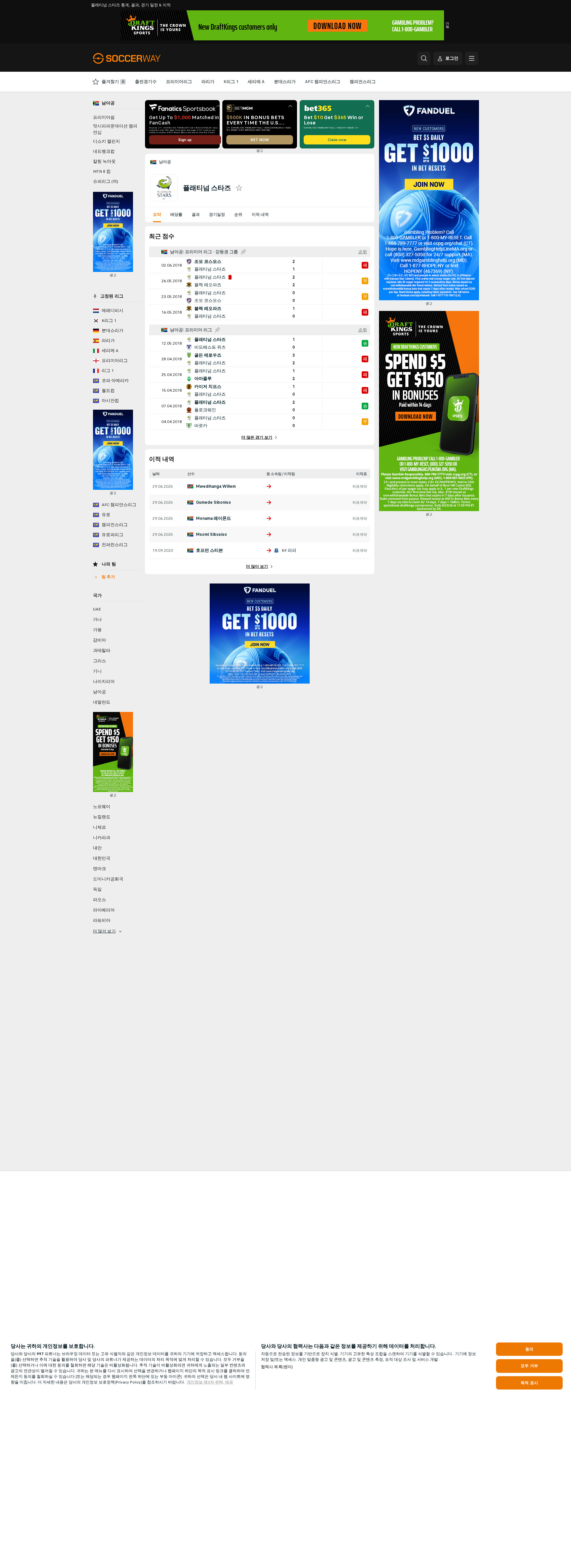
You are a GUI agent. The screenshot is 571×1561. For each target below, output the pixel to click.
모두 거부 (529, 1365)
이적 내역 (260, 214)
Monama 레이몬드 (213, 518)
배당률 (176, 214)
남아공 (165, 161)
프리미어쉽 (104, 117)
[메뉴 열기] (471, 58)
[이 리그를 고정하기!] (243, 252)
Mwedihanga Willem (216, 486)
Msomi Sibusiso (211, 534)
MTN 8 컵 (102, 171)
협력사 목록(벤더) (277, 1366)
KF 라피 (289, 550)
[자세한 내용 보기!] (259, 265)
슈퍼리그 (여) (105, 181)
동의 (529, 1349)
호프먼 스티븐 (209, 550)
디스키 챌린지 (106, 141)
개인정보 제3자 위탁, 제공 (210, 1382)
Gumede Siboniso (213, 502)
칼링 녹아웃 (104, 161)
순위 (238, 214)
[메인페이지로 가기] (139, 58)
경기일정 (217, 214)
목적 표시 (529, 1383)
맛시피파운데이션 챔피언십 (115, 129)
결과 (196, 214)
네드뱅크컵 (104, 151)
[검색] (424, 58)
